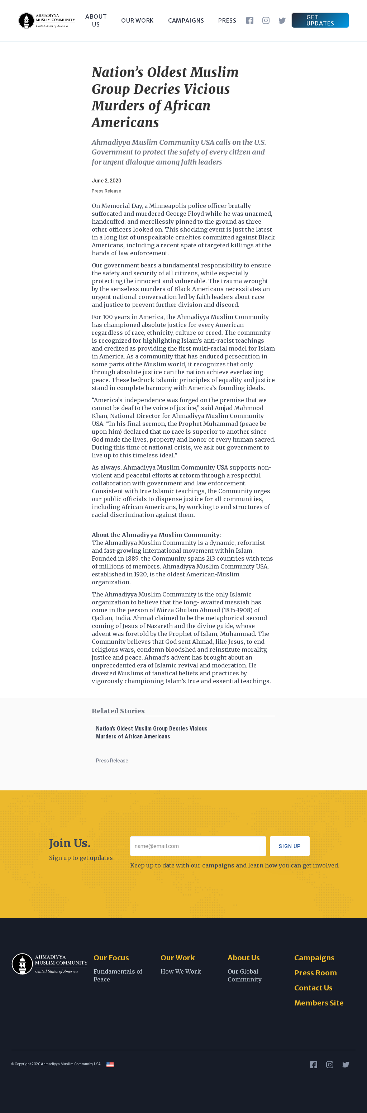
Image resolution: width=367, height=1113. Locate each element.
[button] (137, 20)
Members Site (319, 1002)
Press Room (315, 972)
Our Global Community (245, 975)
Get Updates (320, 20)
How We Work (181, 971)
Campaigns (314, 957)
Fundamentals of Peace (118, 975)
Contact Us (313, 987)
